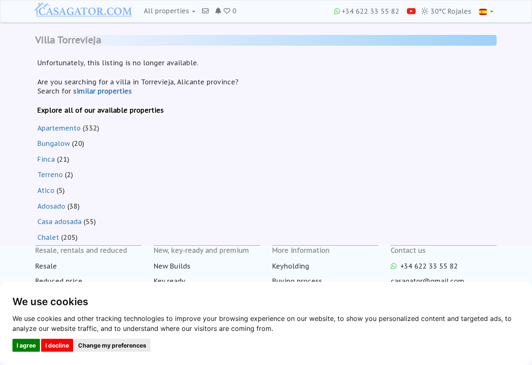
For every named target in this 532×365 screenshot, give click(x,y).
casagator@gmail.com (427, 281)
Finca (46, 159)
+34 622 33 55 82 (370, 11)
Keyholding (290, 266)
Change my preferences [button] (112, 345)
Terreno (50, 174)
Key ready (169, 281)
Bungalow (53, 143)
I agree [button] (26, 345)
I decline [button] (57, 345)
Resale (46, 266)
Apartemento (59, 128)
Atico (45, 190)
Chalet (48, 237)
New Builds (172, 266)
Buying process (297, 281)
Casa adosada (59, 221)
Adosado (51, 206)
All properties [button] (167, 11)
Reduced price (58, 281)
